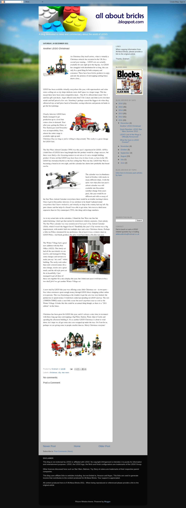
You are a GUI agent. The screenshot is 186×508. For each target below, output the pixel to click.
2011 (121, 120)
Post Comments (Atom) (63, 451)
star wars (65, 372)
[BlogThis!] (78, 369)
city (59, 372)
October (124, 150)
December (125, 123)
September (125, 153)
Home (77, 446)
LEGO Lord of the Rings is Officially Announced (130, 136)
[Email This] (75, 369)
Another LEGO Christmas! (130, 126)
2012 (121, 117)
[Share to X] (80, 369)
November (125, 146)
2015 (121, 107)
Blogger (107, 502)
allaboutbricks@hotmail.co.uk (127, 234)
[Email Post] (71, 369)
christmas (53, 372)
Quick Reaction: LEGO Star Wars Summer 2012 (131, 130)
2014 (121, 110)
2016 (121, 103)
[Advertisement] (135, 196)
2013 (121, 113)
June (123, 163)
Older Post (104, 446)
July (122, 159)
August (124, 156)
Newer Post (49, 446)
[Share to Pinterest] (85, 369)
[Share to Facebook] (83, 369)
